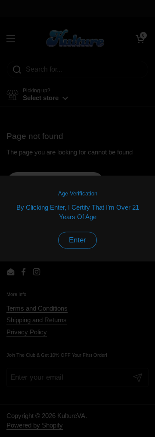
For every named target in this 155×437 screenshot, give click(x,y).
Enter (77, 240)
